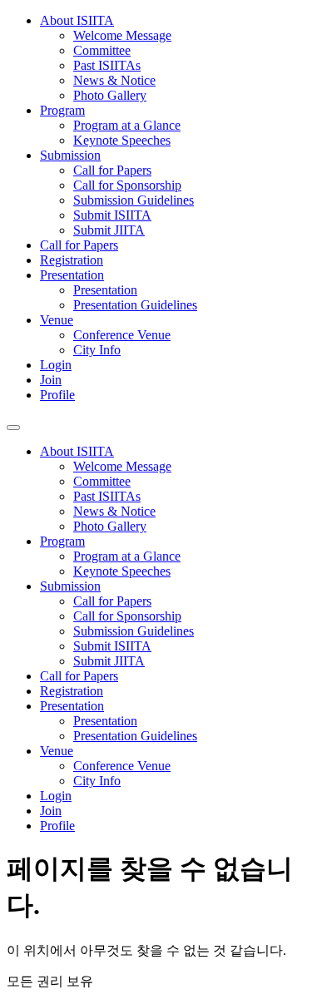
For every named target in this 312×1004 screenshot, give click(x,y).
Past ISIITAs (107, 65)
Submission (70, 155)
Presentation (72, 275)
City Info (97, 350)
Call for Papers (112, 170)
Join (51, 380)
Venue (56, 320)
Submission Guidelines (133, 200)
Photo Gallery (109, 95)
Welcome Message (122, 35)
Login (56, 365)
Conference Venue (122, 335)
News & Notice (114, 80)
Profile (57, 395)
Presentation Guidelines (135, 305)
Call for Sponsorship (127, 185)
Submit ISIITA (112, 215)
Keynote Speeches (122, 140)
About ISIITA (77, 20)
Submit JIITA (109, 230)
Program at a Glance (127, 125)
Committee (102, 50)
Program (62, 110)
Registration (71, 260)
